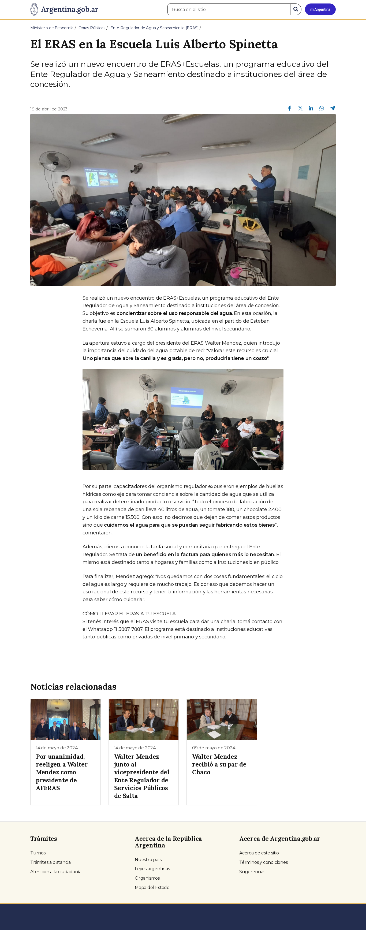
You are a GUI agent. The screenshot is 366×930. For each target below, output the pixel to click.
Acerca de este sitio (259, 852)
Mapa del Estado (152, 887)
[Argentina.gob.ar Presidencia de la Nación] (64, 9)
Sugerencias (252, 871)
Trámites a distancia (50, 862)
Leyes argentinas (152, 868)
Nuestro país (148, 859)
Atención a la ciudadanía (55, 871)
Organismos (147, 878)
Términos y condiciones (263, 862)
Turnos (38, 852)
